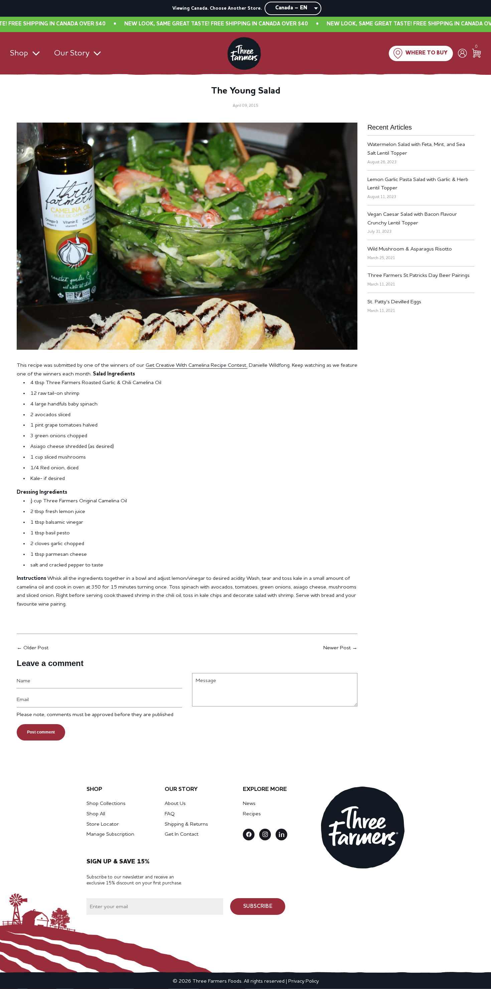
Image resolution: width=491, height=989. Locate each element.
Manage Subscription (110, 834)
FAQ (170, 814)
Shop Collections (106, 803)
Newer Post (337, 648)
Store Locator (103, 824)
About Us (175, 803)
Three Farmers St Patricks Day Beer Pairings (418, 275)
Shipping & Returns (186, 824)
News (249, 803)
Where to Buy (426, 53)
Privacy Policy (303, 981)
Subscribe (258, 906)
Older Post (35, 648)
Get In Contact (181, 834)
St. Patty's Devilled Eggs (394, 302)
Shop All (96, 814)
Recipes (252, 814)
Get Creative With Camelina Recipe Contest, (197, 365)
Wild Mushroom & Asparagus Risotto (409, 249)
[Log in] (462, 53)
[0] (476, 53)
